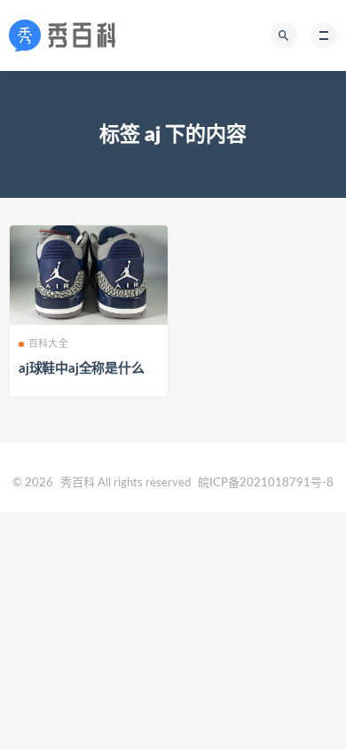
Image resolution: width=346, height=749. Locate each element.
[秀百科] (67, 35)
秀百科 (77, 483)
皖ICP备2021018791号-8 (266, 483)
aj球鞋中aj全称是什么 (82, 368)
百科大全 (48, 344)
